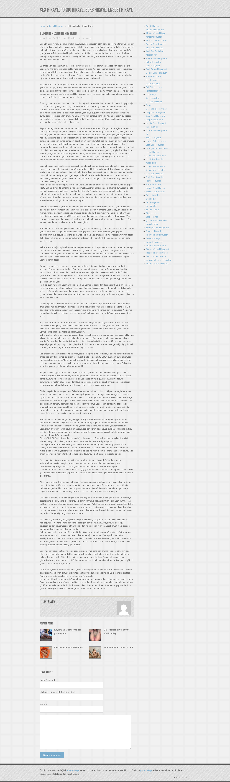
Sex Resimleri (152, 209)
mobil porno (152, 162)
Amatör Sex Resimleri (156, 44)
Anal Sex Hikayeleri (155, 47)
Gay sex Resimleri (154, 101)
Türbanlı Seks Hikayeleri (157, 249)
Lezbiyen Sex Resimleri (157, 148)
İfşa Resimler (152, 126)
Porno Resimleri (153, 184)
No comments (84, 38)
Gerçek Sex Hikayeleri (156, 108)
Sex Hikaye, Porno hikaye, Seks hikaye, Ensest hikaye (86, 10)
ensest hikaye (73, 770)
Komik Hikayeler (153, 137)
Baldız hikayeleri (153, 62)
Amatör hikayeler (154, 36)
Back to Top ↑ (180, 777)
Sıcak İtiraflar (152, 224)
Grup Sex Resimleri (155, 119)
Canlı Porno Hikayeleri (156, 69)
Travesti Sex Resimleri (156, 245)
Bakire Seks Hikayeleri (156, 58)
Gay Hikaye (151, 94)
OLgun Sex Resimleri (155, 170)
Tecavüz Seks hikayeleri (157, 234)
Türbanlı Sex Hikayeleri (157, 252)
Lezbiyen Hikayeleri (155, 144)
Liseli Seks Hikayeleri (156, 155)
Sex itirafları (151, 206)
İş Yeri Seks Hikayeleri (156, 130)
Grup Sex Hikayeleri (155, 116)
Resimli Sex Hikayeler (156, 188)
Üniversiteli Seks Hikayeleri (158, 260)
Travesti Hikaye (153, 238)
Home (43, 26)
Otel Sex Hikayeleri (155, 177)
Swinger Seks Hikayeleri (157, 227)
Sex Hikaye (151, 198)
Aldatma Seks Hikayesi (156, 33)
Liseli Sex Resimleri (155, 159)
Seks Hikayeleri (153, 195)
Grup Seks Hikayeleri (156, 112)
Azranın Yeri (151, 54)
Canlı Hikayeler (56, 26)
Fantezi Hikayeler (154, 90)
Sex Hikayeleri (153, 202)
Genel (149, 105)
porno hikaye (146, 770)
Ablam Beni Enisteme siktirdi (118, 647)
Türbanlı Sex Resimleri (156, 256)
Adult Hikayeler (153, 26)
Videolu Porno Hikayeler (157, 263)
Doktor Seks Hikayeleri (156, 72)
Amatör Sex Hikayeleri (156, 40)
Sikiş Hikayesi (152, 216)
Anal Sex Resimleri (155, 51)
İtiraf (148, 134)
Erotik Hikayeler (153, 80)
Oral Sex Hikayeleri (155, 173)
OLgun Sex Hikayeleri (156, 166)
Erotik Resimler (153, 83)
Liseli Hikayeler (153, 152)
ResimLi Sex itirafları (155, 191)
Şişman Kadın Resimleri (156, 220)
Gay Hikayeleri (152, 98)
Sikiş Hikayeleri (153, 213)
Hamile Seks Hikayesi (156, 123)
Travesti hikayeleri (154, 242)
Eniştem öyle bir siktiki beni (68, 647)
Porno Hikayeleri (153, 180)
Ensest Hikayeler (153, 76)
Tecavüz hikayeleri (154, 231)
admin (42, 38)
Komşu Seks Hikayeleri (156, 141)
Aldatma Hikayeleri (155, 29)
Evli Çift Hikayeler (154, 87)
